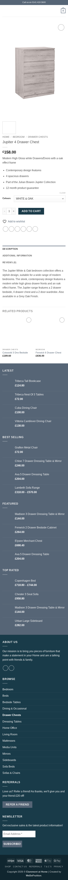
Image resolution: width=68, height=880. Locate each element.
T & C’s (48, 866)
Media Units (9, 747)
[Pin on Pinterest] (29, 229)
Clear (63, 193)
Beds (5, 695)
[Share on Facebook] (11, 229)
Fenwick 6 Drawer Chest (48, 352)
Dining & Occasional (14, 708)
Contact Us (20, 866)
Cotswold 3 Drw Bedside (15, 352)
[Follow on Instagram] (11, 668)
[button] (4, 11)
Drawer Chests (38, 137)
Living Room (9, 734)
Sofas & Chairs (11, 772)
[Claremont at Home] (34, 11)
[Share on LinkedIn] (35, 229)
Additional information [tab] (17, 255)
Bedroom (19, 137)
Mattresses (8, 740)
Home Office (9, 727)
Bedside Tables (11, 702)
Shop (8, 866)
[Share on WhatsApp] (5, 229)
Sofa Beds (8, 766)
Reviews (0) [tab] (9, 262)
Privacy (58, 866)
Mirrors (6, 753)
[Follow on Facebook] (5, 668)
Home (5, 137)
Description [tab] (10, 249)
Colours (6, 198)
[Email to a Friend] (23, 229)
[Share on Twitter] (17, 229)
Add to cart (31, 211)
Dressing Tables (11, 721)
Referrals (35, 866)
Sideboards (9, 760)
